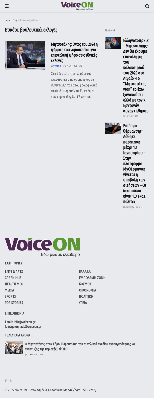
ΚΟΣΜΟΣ (85, 284)
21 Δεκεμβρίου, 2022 (133, 207)
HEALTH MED (14, 284)
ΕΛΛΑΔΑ (85, 271)
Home (7, 20)
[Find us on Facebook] (6, 381)
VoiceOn (57, 66)
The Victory (88, 390)
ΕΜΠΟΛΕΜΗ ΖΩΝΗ (92, 278)
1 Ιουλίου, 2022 (131, 116)
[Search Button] (147, 6)
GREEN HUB (13, 278)
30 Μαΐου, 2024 (71, 66)
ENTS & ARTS (14, 271)
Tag (15, 20)
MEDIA (9, 290)
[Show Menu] (7, 6)
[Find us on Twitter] (11, 381)
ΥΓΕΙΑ (83, 303)
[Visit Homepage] (77, 6)
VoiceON (21, 390)
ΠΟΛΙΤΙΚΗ (86, 296)
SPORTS (10, 296)
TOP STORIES (14, 303)
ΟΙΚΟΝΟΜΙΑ (87, 290)
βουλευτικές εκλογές (29, 20)
